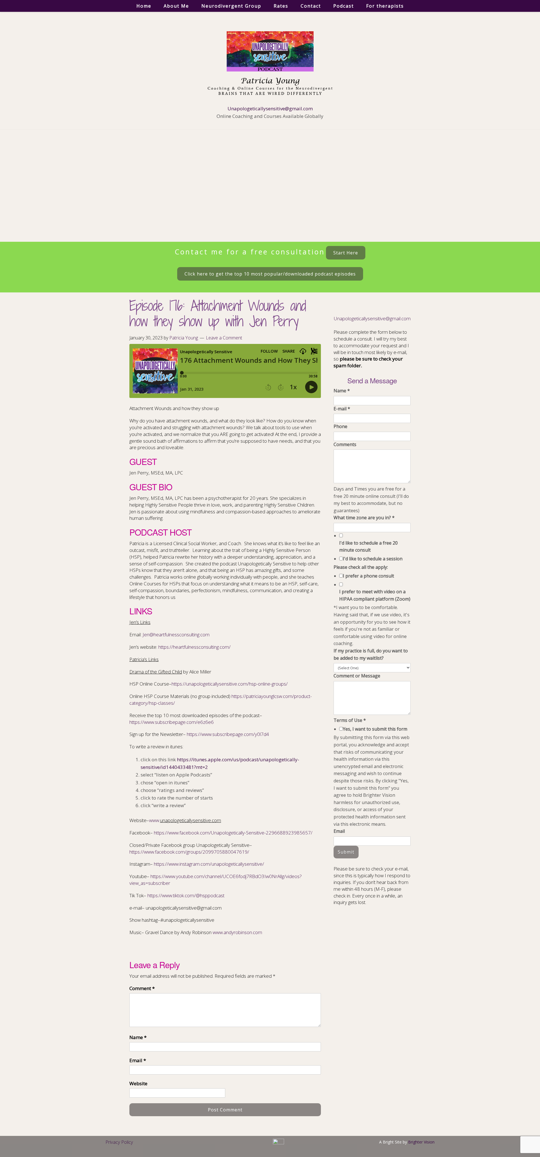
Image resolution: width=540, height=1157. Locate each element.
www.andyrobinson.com (237, 932)
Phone (340, 426)
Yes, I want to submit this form (375, 729)
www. (154, 820)
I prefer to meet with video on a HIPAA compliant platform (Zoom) (374, 595)
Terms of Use (350, 720)
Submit (346, 852)
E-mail (342, 409)
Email (137, 1060)
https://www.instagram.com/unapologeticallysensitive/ (209, 864)
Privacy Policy (119, 1142)
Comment (142, 988)
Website (138, 1083)
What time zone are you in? (364, 517)
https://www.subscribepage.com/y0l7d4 (228, 734)
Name (138, 1037)
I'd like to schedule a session (372, 559)
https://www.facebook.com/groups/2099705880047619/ (189, 852)
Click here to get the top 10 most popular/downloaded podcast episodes (270, 274)
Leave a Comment (224, 338)
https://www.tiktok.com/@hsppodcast (185, 895)
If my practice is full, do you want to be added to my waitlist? (371, 654)
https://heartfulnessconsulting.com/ (194, 647)
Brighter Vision (421, 1142)
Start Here (345, 253)
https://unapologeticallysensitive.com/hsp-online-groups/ (230, 684)
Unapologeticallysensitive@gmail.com (270, 108)
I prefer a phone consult (368, 576)
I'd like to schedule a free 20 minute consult (368, 546)
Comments (345, 444)
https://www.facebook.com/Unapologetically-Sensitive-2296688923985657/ (233, 832)
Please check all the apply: (361, 567)
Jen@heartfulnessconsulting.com (176, 634)
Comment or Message (357, 676)
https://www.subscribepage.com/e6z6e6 (171, 722)
